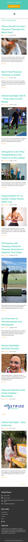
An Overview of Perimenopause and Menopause (11, 321)
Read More (3, 63)
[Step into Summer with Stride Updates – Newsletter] (14, 406)
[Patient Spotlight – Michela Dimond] (14, 363)
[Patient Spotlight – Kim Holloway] (14, 449)
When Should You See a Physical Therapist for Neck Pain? (13, 29)
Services (3, 516)
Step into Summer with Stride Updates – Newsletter (13, 393)
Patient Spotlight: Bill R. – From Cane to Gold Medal (13, 98)
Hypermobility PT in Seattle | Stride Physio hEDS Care (12, 198)
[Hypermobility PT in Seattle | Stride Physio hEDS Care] (14, 216)
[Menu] (14, 14)
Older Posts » (24, 484)
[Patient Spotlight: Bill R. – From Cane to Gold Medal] (14, 121)
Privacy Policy (4, 512)
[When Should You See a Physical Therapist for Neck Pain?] (14, 46)
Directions (18, 2)
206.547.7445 (11, 2)
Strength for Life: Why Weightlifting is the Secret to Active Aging (13, 154)
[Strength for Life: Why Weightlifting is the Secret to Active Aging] (14, 171)
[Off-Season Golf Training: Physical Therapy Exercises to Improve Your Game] (14, 280)
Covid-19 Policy (4, 514)
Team (2, 518)
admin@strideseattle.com (9, 503)
